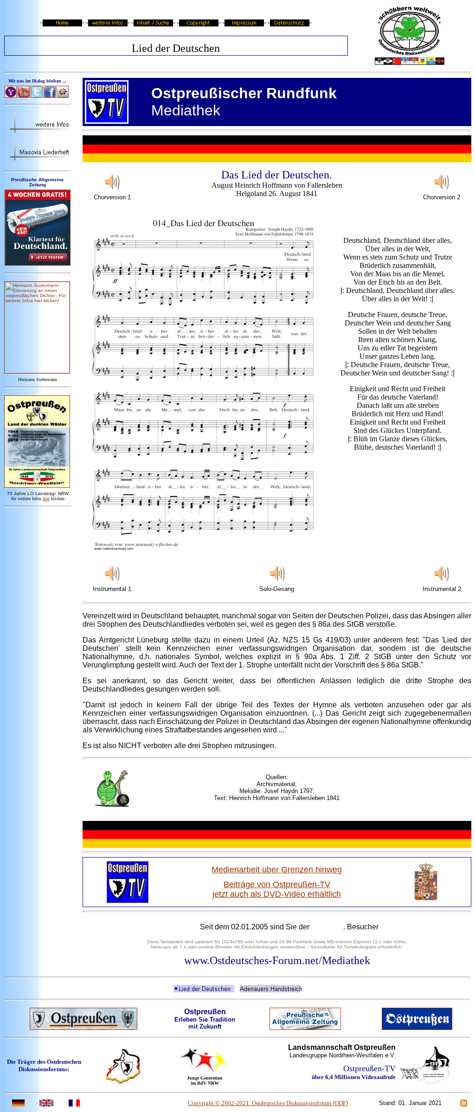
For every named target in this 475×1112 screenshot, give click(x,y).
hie (46, 498)
